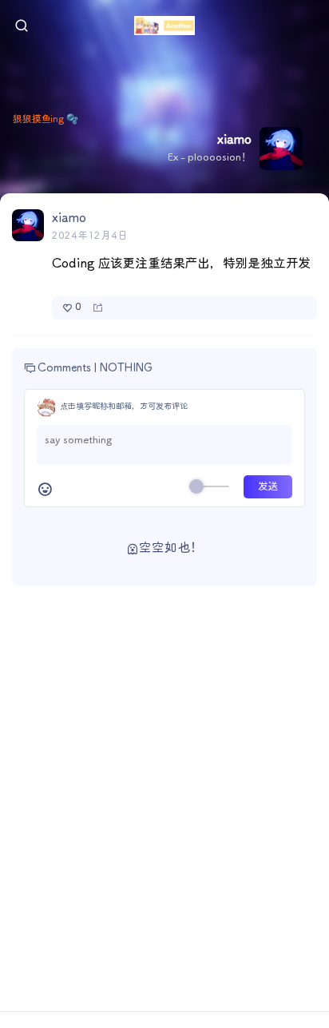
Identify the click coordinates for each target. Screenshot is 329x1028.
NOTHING (126, 368)
